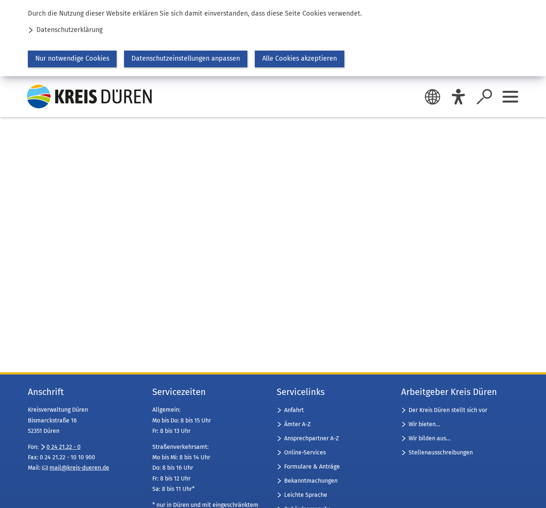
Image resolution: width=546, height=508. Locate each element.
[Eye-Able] (458, 96)
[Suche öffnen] (484, 96)
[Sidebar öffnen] (510, 96)
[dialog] (273, 38)
